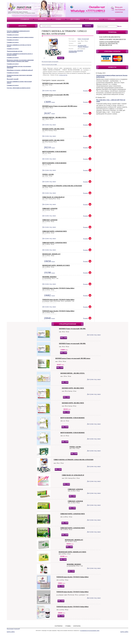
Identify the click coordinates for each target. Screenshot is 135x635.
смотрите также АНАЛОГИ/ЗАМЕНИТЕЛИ (76, 51)
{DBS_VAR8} (63, 337)
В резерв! (60, 58)
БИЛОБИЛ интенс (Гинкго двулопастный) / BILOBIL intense (59, 106)
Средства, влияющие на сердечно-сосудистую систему (19, 45)
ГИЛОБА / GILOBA (48, 174)
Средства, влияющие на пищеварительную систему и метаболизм (18, 31)
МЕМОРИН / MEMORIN (49, 277)
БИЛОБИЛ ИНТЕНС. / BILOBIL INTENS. (54, 117)
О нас (58, 19)
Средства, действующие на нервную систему (18, 87)
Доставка (75, 19)
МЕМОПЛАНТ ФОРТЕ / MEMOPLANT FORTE (56, 265)
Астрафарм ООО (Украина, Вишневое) (83, 46)
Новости (42, 19)
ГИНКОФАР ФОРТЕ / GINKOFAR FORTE (54, 231)
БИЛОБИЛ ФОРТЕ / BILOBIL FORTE (53, 129)
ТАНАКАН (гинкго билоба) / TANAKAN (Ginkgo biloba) (58, 288)
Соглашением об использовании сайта (89, 630)
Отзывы (111, 19)
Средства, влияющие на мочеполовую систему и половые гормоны (20, 54)
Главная (25, 19)
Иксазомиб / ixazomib (12, 79)
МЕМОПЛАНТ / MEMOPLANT (51, 254)
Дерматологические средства (14, 51)
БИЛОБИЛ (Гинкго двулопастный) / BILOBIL (55, 83)
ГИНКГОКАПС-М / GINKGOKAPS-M (53, 197)
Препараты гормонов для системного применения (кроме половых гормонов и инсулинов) (20, 60)
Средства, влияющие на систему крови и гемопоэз (20, 37)
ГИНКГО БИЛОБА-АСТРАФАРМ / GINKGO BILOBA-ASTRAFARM (62, 186)
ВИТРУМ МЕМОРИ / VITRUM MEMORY (54, 151)
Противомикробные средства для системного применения (19, 67)
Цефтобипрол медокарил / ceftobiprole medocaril (20, 70)
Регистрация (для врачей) (13, 628)
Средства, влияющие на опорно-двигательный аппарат (19, 82)
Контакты (94, 19)
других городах (63, 75)
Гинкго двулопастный (83, 38)
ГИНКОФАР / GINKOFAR (49, 208)
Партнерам (58, 626)
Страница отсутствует (13, 34)
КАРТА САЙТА (11, 631)
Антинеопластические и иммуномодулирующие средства (19, 76)
